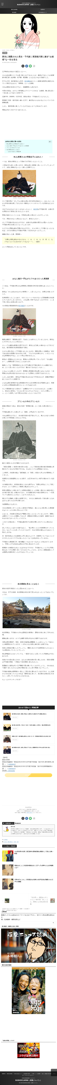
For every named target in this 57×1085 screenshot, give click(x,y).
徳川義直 (21, 306)
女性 (15, 841)
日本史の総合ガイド (18, 1073)
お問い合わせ (29, 812)
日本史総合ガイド (43, 12)
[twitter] (22, 66)
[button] (54, 1072)
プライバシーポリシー (29, 1075)
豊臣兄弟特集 (14, 9)
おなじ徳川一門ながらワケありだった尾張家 (18, 146)
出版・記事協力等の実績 (47, 1073)
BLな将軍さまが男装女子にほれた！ (16, 144)
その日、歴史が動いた (8, 841)
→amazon (11, 764)
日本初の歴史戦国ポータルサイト (28, 1078)
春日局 (35, 209)
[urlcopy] (34, 66)
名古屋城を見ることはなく (13, 149)
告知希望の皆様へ (27, 1073)
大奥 (17, 841)
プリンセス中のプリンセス (13, 147)
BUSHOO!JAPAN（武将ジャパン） (29, 5)
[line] (30, 66)
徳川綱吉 (27, 81)
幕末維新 (14, 12)
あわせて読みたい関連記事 (14, 151)
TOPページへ (28, 775)
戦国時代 (43, 9)
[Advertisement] (28, 128)
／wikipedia (11, 771)
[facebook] (26, 66)
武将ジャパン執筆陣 (36, 1073)
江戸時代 (5, 839)
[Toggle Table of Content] (49, 141)
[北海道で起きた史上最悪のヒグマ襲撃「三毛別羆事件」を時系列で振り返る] (15, 900)
